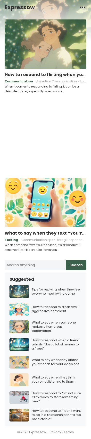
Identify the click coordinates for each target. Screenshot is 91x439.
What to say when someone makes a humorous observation (54, 327)
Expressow (20, 7)
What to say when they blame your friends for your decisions (55, 362)
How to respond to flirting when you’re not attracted (46, 75)
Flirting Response (69, 239)
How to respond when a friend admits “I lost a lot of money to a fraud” (55, 344)
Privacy (55, 432)
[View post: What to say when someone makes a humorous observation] (19, 326)
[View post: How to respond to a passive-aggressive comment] (19, 309)
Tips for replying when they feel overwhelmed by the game (56, 292)
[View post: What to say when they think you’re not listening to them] (19, 379)
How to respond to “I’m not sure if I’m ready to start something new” (56, 397)
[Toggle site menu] (82, 7)
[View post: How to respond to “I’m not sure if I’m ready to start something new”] (19, 397)
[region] (45, 134)
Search (76, 265)
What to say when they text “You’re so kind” (46, 233)
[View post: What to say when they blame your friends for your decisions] (19, 362)
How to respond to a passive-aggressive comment (55, 309)
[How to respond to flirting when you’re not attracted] (46, 44)
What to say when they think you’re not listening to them (53, 380)
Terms (69, 432)
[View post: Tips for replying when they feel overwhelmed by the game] (19, 291)
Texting (11, 239)
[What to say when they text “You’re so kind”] (46, 203)
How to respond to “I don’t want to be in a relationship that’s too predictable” (56, 415)
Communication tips (37, 239)
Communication (19, 81)
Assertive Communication (56, 81)
